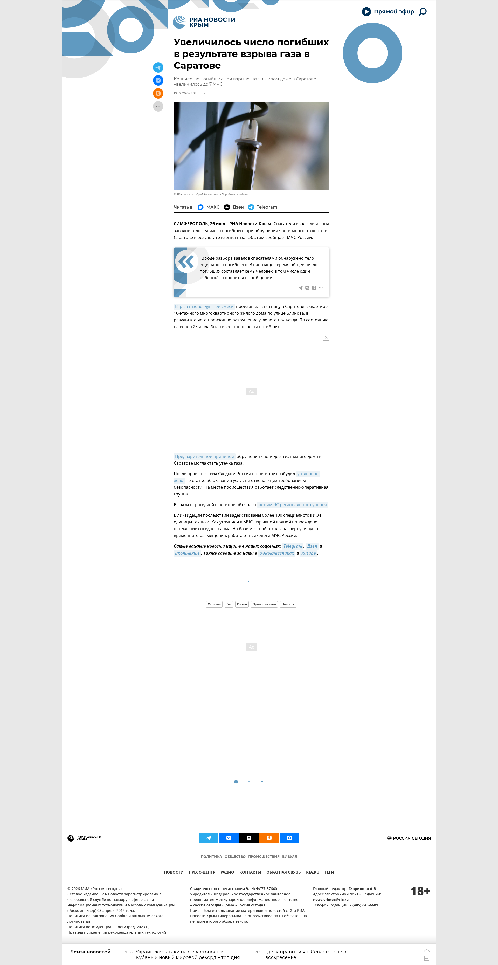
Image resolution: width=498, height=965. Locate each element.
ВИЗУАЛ (289, 857)
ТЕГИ (329, 873)
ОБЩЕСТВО (235, 857)
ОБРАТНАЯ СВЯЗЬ (283, 873)
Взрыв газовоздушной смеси (204, 307)
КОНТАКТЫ (250, 873)
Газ (228, 604)
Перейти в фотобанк (235, 194)
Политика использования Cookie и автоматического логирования (115, 919)
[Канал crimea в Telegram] (208, 838)
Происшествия (264, 604)
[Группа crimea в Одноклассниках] (269, 838)
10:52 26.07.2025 (186, 93)
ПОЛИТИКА (211, 857)
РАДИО (227, 873)
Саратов (214, 604)
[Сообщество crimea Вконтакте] (229, 838)
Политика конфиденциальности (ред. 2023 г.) (108, 927)
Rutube (308, 553)
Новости (288, 604)
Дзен (312, 546)
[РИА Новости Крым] (204, 22)
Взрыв (242, 604)
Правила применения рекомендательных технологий (116, 933)
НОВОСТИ (174, 873)
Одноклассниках (276, 553)
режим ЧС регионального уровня (293, 505)
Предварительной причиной (204, 456)
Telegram (292, 546)
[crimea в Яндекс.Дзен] (249, 838)
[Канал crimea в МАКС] (289, 838)
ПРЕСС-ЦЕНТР (202, 873)
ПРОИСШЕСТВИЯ (264, 857)
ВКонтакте (187, 553)
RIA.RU (312, 873)
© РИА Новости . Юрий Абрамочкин (196, 194)
